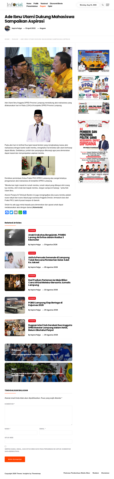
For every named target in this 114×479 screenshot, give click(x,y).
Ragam (43, 6)
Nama (7, 429)
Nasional (44, 3)
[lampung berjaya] (93, 61)
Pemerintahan (32, 6)
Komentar (10, 404)
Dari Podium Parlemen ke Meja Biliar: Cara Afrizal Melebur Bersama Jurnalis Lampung (49, 282)
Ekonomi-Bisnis (56, 3)
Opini (50, 6)
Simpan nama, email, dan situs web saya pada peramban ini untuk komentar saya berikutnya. (38, 450)
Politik (36, 3)
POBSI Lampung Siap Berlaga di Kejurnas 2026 (45, 304)
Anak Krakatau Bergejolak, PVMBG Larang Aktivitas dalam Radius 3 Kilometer (47, 237)
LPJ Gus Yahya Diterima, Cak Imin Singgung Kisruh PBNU (60, 474)
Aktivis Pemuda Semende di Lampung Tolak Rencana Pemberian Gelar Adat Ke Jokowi (48, 260)
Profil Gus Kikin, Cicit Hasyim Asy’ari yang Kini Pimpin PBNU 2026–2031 (31, 474)
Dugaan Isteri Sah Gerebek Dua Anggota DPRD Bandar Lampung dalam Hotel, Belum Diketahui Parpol (50, 328)
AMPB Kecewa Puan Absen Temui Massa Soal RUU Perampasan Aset (90, 474)
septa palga (17, 28)
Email (42, 429)
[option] (27, 474)
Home (28, 3)
